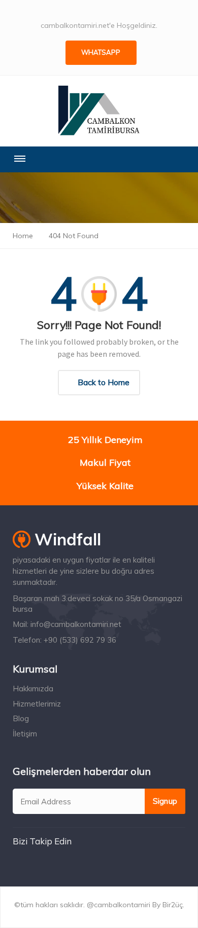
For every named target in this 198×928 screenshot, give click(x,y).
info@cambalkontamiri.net (75, 624)
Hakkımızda (33, 688)
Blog (21, 718)
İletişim (25, 733)
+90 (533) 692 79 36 (80, 640)
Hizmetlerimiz (37, 704)
